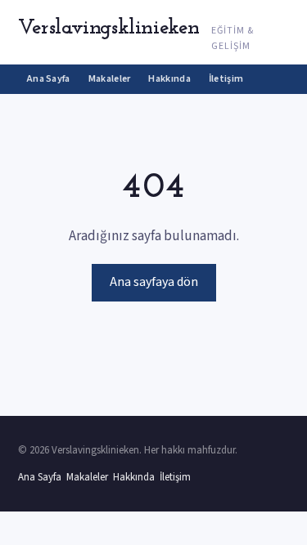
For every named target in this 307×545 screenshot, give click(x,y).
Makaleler (109, 79)
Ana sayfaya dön (154, 282)
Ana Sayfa (48, 79)
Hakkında (169, 79)
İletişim (226, 79)
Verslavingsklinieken (109, 28)
